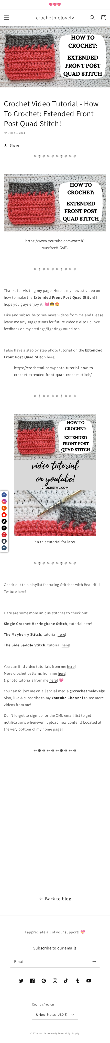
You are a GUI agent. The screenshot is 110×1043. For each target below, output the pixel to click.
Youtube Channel (67, 697)
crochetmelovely (48, 1033)
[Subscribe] (94, 961)
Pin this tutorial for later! (55, 541)
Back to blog (58, 899)
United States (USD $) (51, 1014)
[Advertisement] (55, 827)
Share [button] (14, 145)
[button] (6, 17)
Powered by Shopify (69, 1033)
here (21, 591)
